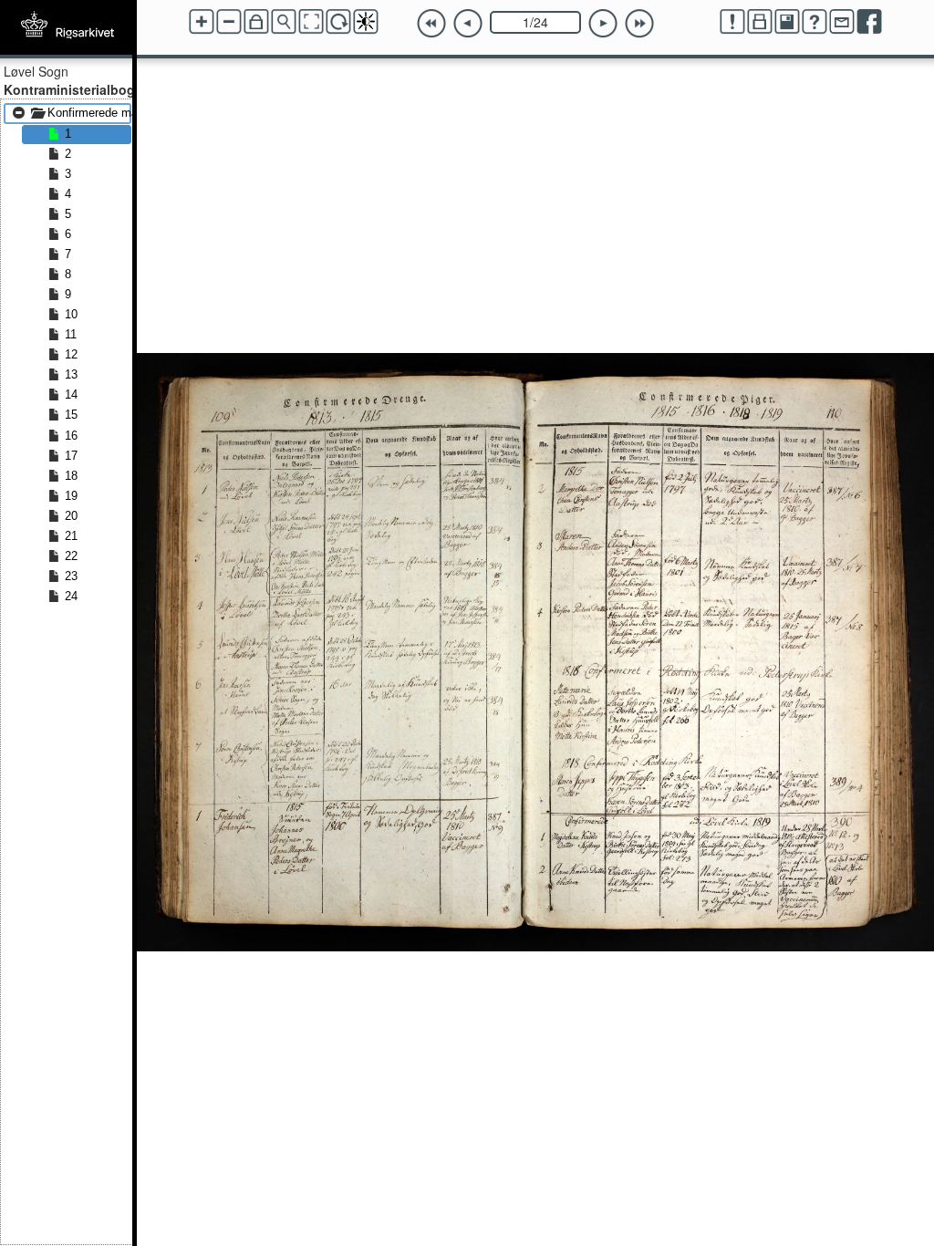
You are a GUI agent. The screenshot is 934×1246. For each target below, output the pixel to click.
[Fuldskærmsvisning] (311, 22)
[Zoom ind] (201, 22)
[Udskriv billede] (760, 22)
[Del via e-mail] (842, 22)
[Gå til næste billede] (602, 23)
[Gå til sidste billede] (639, 23)
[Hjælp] (814, 22)
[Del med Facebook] (869, 22)
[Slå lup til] (283, 22)
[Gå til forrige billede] (468, 23)
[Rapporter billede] (732, 22)
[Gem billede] (787, 22)
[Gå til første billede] (431, 23)
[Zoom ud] (229, 22)
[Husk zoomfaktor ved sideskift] (256, 22)
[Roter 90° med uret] (338, 22)
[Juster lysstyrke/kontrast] (366, 22)
